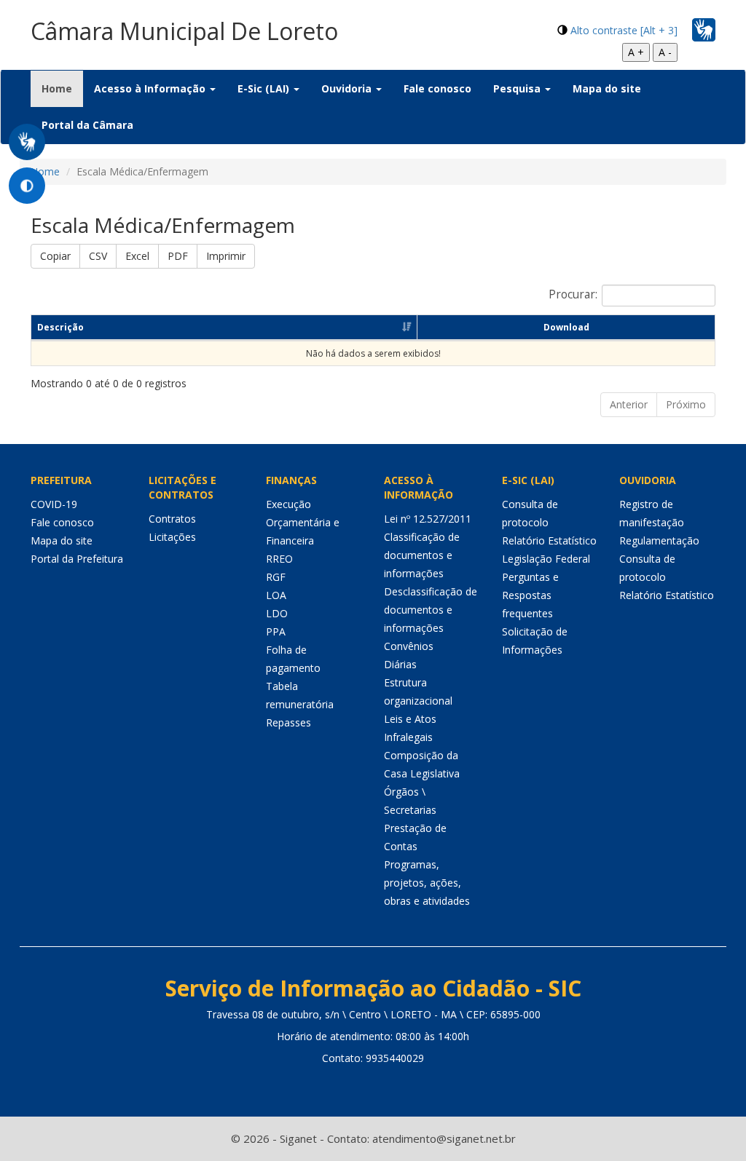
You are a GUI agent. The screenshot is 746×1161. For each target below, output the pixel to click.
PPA (276, 631)
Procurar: (573, 294)
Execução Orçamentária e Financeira (302, 522)
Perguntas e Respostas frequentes (530, 595)
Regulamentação (659, 540)
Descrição (60, 327)
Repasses (288, 722)
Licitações (172, 537)
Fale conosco (437, 88)
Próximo (686, 404)
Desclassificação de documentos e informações (430, 610)
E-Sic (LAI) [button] (264, 88)
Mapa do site (607, 88)
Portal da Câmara (87, 125)
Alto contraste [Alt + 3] (624, 30)
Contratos (172, 519)
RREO (279, 559)
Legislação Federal (546, 559)
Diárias (400, 664)
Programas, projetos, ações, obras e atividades (427, 882)
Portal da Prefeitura (77, 559)
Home (62, 88)
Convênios (408, 646)
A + (636, 52)
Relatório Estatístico (549, 540)
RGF (276, 577)
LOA (276, 595)
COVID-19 (54, 504)
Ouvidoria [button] (347, 88)
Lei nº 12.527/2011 (427, 519)
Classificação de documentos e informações (422, 555)
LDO (277, 613)
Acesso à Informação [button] (151, 88)
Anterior (629, 404)
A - (665, 52)
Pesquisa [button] (518, 88)
